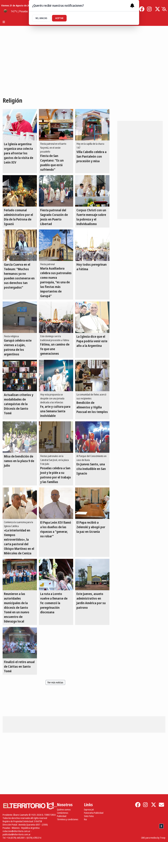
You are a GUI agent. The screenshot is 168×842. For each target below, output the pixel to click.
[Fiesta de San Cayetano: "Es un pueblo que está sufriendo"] (56, 124)
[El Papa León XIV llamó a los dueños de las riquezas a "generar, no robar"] (56, 503)
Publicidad (61, 816)
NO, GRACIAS (41, 18)
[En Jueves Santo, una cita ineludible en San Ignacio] (92, 437)
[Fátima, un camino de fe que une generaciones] (56, 317)
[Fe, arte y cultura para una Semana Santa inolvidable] (56, 375)
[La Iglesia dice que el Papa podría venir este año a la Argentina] (92, 317)
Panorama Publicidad (93, 812)
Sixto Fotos (89, 816)
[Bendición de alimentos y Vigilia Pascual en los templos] (92, 375)
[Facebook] (141, 9)
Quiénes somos (64, 809)
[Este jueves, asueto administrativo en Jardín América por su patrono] (92, 574)
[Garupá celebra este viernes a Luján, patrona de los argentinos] (20, 317)
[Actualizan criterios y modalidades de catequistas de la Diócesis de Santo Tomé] (20, 375)
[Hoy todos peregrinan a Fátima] (92, 245)
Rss (85, 819)
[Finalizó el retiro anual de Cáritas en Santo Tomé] (20, 642)
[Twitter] (157, 9)
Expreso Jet (89, 809)
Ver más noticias (55, 682)
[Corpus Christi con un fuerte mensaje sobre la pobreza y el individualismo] (92, 191)
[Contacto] (161, 804)
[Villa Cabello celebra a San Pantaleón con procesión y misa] (92, 124)
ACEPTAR (59, 18)
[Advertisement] (84, 833)
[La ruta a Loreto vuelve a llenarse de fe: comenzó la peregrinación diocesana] (56, 574)
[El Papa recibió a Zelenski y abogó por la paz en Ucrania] (92, 503)
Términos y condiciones (67, 819)
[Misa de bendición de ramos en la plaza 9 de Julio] (20, 437)
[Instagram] (149, 9)
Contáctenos (62, 812)
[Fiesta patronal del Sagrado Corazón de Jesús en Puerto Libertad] (56, 191)
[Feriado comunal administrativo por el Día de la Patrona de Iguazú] (20, 191)
